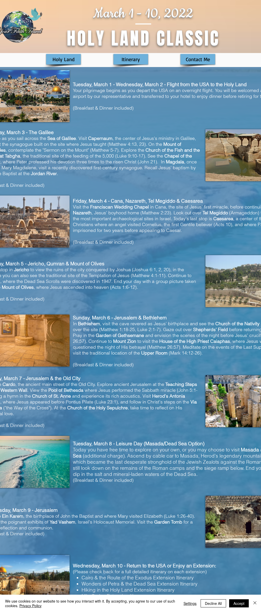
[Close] (255, 603)
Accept (238, 603)
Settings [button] (190, 603)
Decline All (213, 603)
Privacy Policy (30, 605)
